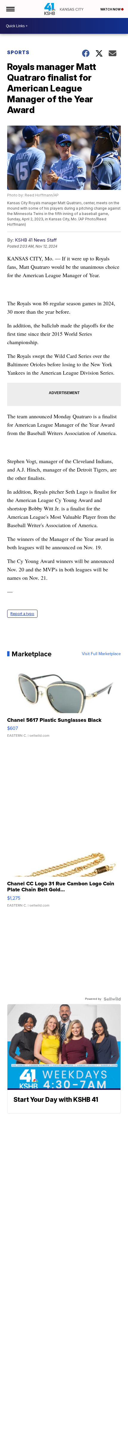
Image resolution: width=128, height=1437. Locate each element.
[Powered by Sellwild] (112, 999)
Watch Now (110, 9)
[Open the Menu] (9, 8)
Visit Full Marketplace (101, 654)
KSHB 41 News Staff (36, 240)
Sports (18, 52)
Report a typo (22, 613)
